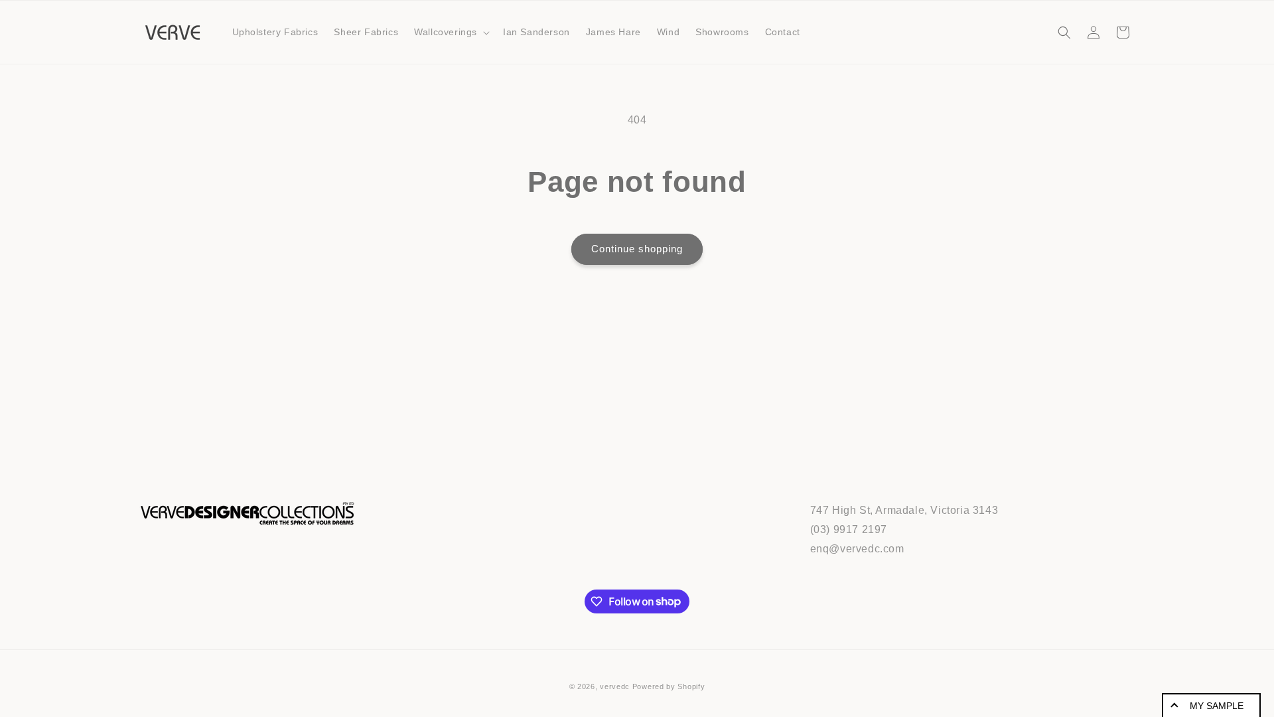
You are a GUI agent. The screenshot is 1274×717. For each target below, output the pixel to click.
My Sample (1216, 705)
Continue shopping (637, 248)
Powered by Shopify (668, 686)
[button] (450, 32)
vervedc (615, 686)
